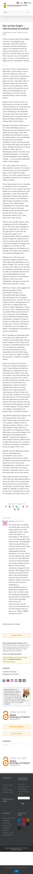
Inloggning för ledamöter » (11, 674)
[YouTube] (8, 680)
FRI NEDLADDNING (16, 727)
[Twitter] (20, 680)
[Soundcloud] (27, 819)
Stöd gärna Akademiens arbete (10, 657)
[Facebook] (12, 680)
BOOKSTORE (17, 635)
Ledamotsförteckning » (10, 671)
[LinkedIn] (4, 680)
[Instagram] (16, 680)
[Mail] (24, 680)
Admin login (19, 849)
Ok (16, 871)
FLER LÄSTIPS (16, 733)
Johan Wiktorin (7, 32)
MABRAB (13, 849)
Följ (22, 803)
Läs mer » (9, 835)
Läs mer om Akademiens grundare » (12, 654)
